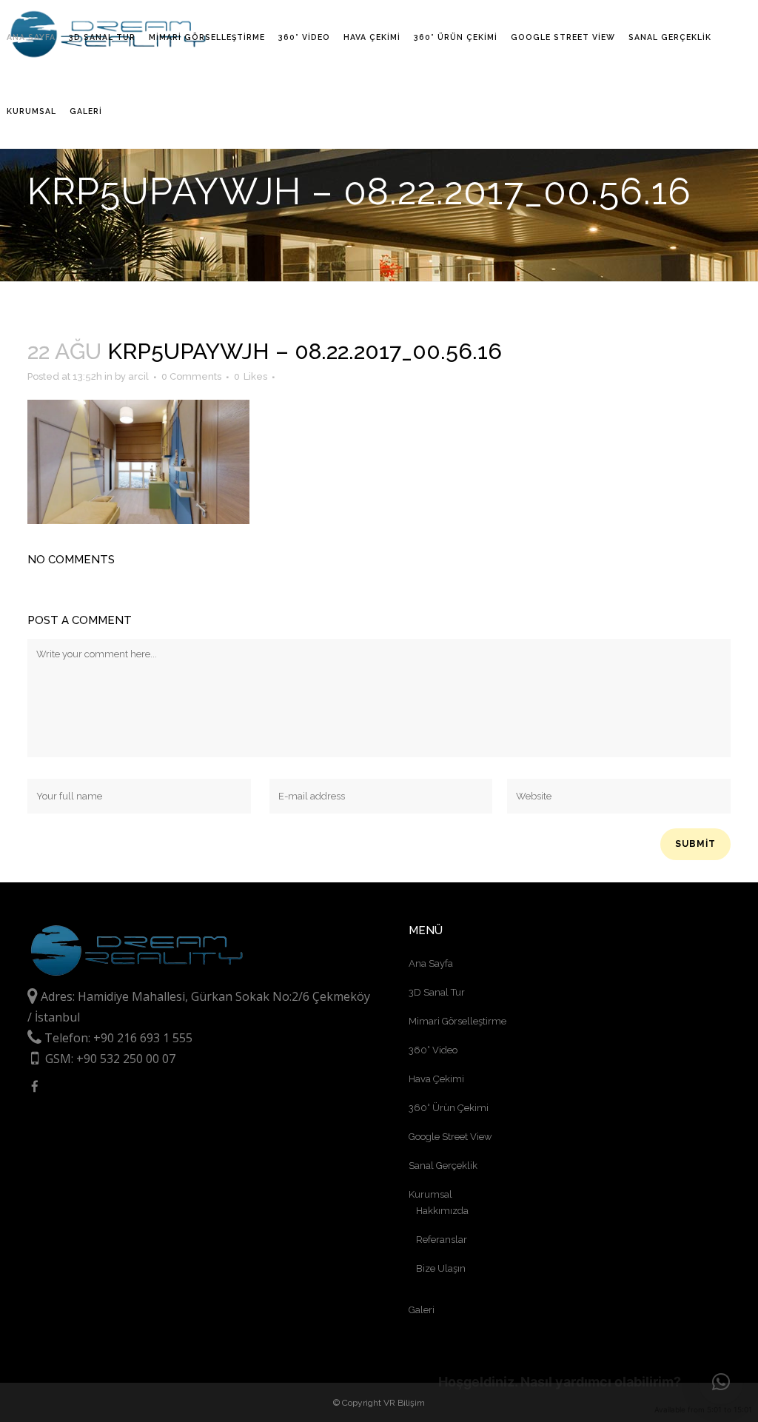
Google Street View (450, 1136)
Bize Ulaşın (441, 1268)
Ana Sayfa (431, 963)
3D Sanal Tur (437, 992)
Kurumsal (430, 1194)
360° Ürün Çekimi (449, 1107)
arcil (138, 376)
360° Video (433, 1050)
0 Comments (191, 376)
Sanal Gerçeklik (443, 1165)
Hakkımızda (442, 1210)
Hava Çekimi (436, 1078)
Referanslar (441, 1239)
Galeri (422, 1309)
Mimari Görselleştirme (457, 1021)
